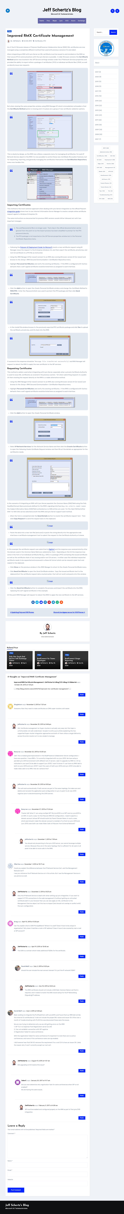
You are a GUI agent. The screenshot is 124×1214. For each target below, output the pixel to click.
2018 (97, 86)
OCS (66, 21)
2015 (96, 101)
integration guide (13, 211)
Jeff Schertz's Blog (62, 9)
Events (110, 163)
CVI (112, 156)
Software (106, 179)
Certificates (39, 41)
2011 (96, 120)
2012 (97, 115)
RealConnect (106, 175)
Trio (110, 191)
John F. (24, 1080)
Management (110, 167)
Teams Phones (105, 183)
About (97, 63)
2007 (97, 139)
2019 (97, 81)
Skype (55, 21)
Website (10, 1179)
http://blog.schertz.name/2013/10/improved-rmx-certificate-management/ (42, 689)
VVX (110, 198)
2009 (97, 129)
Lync (61, 21)
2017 (96, 91)
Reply (82, 694)
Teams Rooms (106, 187)
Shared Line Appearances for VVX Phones (68, 612)
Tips (102, 191)
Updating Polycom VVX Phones (22, 612)
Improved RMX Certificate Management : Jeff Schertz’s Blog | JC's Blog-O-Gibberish (45, 682)
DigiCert (52, 549)
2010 (97, 125)
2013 (96, 110)
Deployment (110, 159)
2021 (97, 72)
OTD (110, 171)
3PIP (106, 148)
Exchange (81, 21)
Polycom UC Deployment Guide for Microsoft (36, 247)
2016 (97, 96)
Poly (48, 21)
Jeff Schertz (17, 41)
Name (10, 1161)
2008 (97, 134)
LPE (99, 167)
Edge (101, 163)
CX (99, 159)
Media (102, 171)
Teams (41, 21)
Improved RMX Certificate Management (40, 36)
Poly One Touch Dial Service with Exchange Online (18, 658)
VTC (44, 41)
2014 (97, 105)
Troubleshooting (106, 194)
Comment (11, 1133)
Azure (73, 21)
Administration (106, 152)
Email (10, 1170)
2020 (97, 77)
